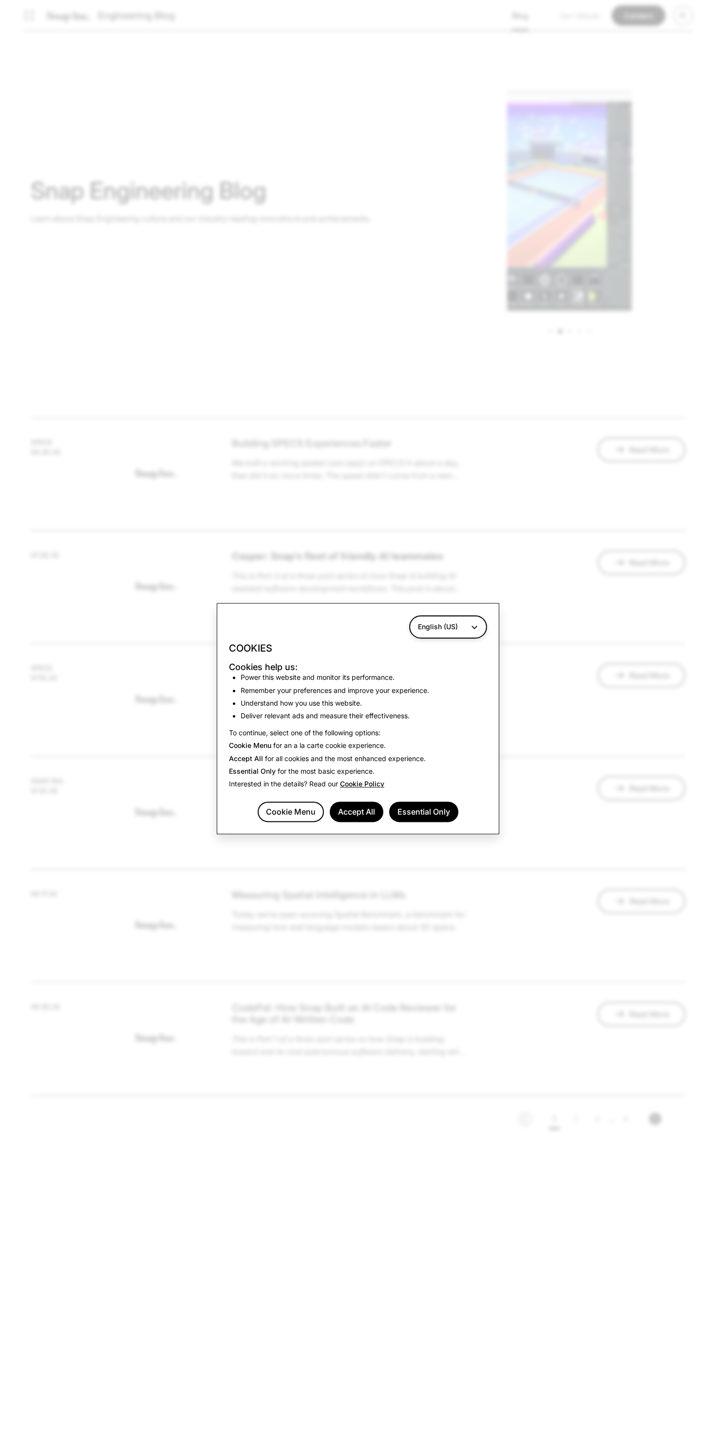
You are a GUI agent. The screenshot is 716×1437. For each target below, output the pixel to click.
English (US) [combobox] (438, 626)
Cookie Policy (362, 784)
